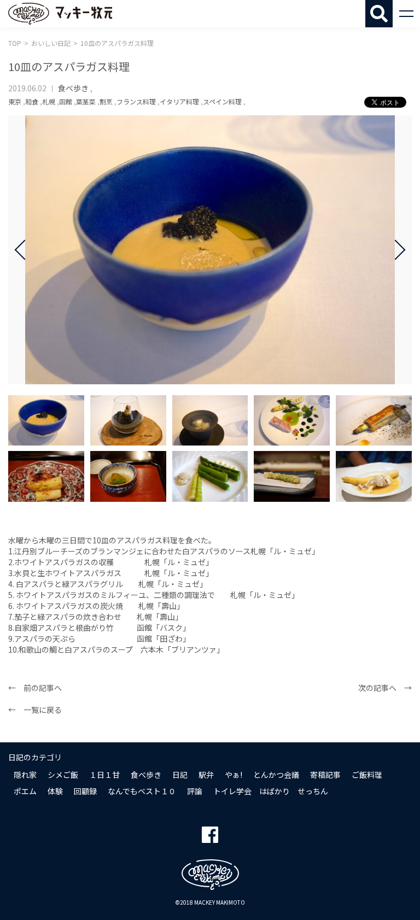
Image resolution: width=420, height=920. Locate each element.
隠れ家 (25, 774)
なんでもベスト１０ (142, 791)
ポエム (25, 791)
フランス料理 (136, 101)
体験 (55, 791)
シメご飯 (63, 774)
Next (395, 250)
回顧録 (85, 791)
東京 (14, 101)
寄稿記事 (325, 774)
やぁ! (233, 774)
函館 (65, 101)
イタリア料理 (179, 101)
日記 (180, 774)
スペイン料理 (222, 101)
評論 (194, 791)
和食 (31, 101)
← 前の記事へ (35, 687)
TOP (14, 43)
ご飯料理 (367, 774)
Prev (25, 250)
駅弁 (206, 774)
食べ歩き (73, 88)
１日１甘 (104, 774)
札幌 (48, 101)
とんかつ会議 (276, 774)
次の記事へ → (385, 687)
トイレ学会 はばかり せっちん (270, 791)
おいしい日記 (51, 43)
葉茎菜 (86, 101)
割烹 (106, 101)
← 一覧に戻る (35, 709)
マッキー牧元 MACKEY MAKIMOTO (60, 13)
